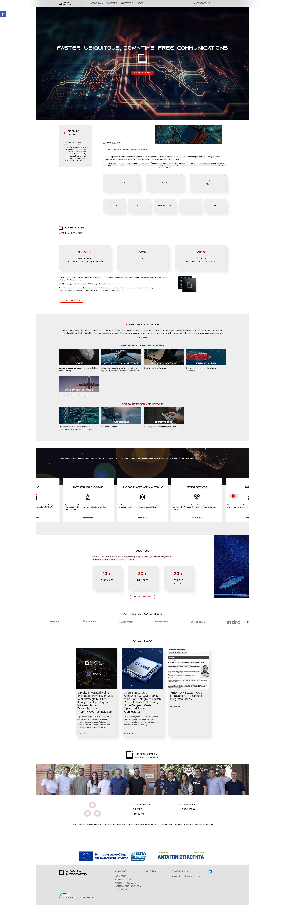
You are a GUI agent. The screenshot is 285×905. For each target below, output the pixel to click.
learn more (142, 73)
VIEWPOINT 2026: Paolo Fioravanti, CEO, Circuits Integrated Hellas (186, 696)
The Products (71, 300)
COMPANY (96, 3)
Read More (82, 733)
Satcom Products (125, 882)
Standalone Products (128, 886)
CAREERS (112, 3)
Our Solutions (142, 597)
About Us (120, 876)
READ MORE (142, 337)
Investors (127, 3)
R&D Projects (123, 879)
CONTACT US (203, 3)
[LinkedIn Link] (210, 871)
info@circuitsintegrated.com (186, 876)
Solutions (121, 889)
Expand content (164, 167)
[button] (3, 14)
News (140, 3)
